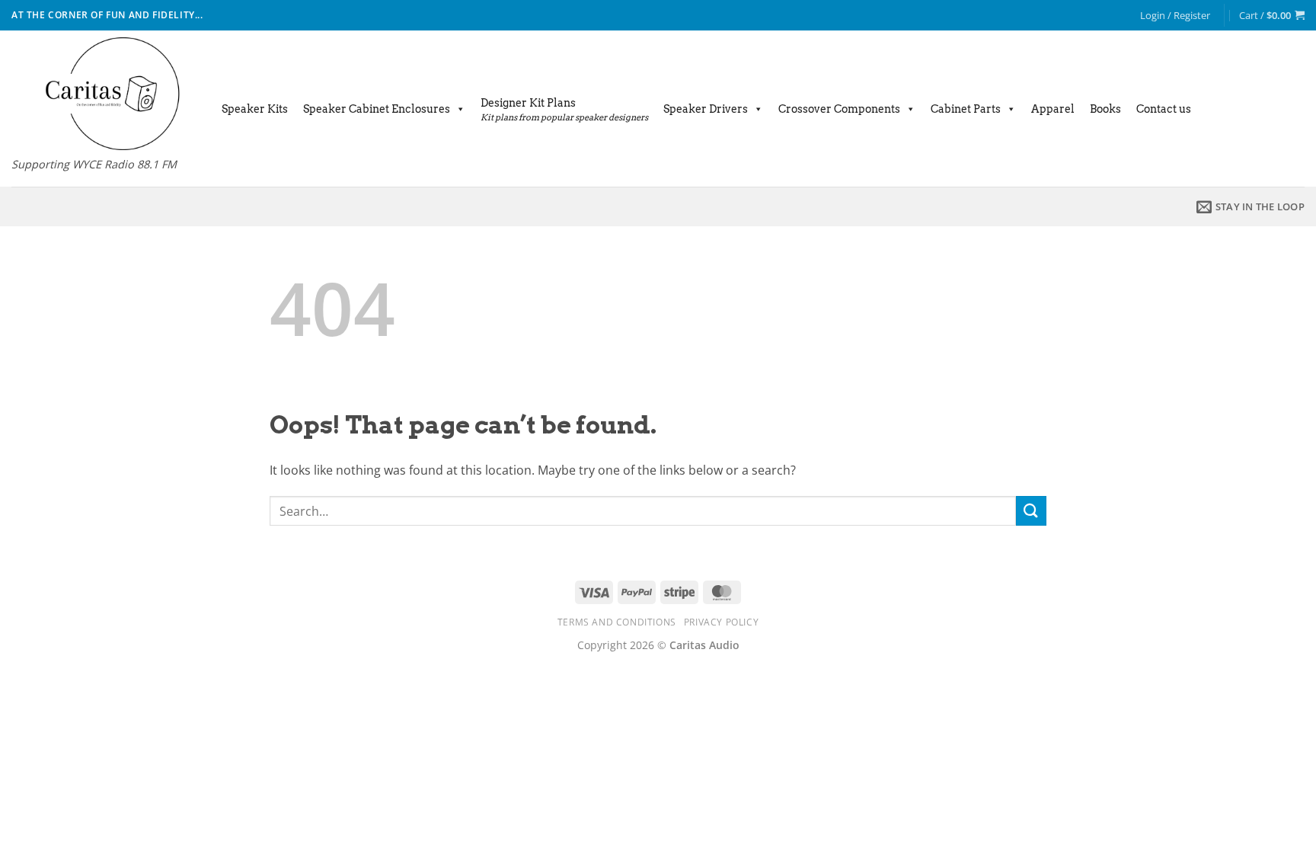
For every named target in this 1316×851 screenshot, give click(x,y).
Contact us (1163, 109)
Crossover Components (839, 109)
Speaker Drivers (705, 109)
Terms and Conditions (616, 622)
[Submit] (1031, 511)
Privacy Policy (721, 622)
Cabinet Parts (966, 109)
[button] (1175, 15)
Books (1105, 109)
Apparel (1053, 109)
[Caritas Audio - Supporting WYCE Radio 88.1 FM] (101, 93)
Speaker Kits (255, 109)
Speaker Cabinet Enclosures (376, 109)
